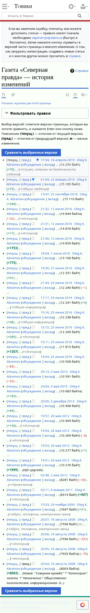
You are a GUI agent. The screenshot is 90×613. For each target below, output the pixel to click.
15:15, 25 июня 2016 (56, 327)
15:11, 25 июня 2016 (56, 342)
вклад (49, 164)
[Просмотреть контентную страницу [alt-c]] (3, 95)
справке (74, 56)
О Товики (62, 602)
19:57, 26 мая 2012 (55, 416)
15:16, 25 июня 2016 (56, 312)
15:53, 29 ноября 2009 (58, 504)
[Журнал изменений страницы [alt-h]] (75, 95)
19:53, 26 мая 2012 (55, 445)
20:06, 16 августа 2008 (58, 534)
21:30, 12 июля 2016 (56, 238)
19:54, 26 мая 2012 (55, 430)
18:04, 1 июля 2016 (55, 253)
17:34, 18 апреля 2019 (58, 160)
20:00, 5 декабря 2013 (58, 401)
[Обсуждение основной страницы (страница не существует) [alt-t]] (13, 95)
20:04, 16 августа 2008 (58, 564)
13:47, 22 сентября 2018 (59, 194)
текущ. (13, 179)
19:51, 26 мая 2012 (55, 460)
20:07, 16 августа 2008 (58, 519)
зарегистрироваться (47, 38)
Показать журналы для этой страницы (26, 103)
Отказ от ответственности (21, 607)
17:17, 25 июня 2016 (56, 297)
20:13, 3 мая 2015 (54, 371)
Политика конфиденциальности (26, 602)
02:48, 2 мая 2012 (54, 475)
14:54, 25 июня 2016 (56, 356)
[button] (45, 113)
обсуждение (31, 164)
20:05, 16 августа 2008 (58, 549)
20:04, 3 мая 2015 (54, 386)
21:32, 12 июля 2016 (56, 209)
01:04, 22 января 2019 (58, 179)
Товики (23, 6)
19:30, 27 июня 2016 (56, 268)
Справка (82, 70)
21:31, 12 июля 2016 (56, 224)
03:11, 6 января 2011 (57, 490)
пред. (26, 160)
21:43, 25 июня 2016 (56, 283)
